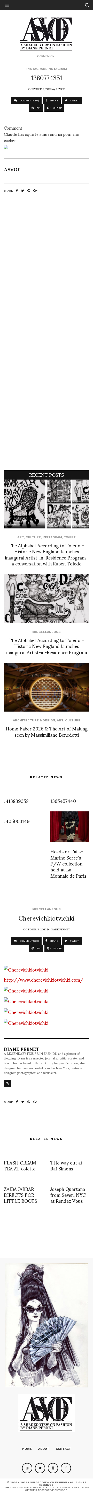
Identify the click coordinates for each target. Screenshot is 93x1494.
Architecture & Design (34, 720)
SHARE (53, 100)
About (43, 1449)
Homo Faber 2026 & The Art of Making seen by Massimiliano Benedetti (47, 731)
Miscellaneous (46, 632)
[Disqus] (46, 270)
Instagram (36, 69)
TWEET (74, 100)
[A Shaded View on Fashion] (46, 33)
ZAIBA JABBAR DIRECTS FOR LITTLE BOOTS (20, 1195)
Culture (33, 537)
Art (20, 537)
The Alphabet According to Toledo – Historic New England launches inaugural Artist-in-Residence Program (46, 646)
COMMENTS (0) (29, 100)
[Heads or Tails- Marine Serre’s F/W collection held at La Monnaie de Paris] (69, 826)
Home (27, 1449)
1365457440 (63, 801)
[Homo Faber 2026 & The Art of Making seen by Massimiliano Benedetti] (46, 687)
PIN (38, 108)
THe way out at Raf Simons (66, 1165)
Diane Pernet (60, 929)
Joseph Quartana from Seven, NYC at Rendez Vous (68, 1195)
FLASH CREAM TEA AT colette (20, 1165)
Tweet (70, 537)
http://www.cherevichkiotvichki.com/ (43, 979)
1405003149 (17, 821)
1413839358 (16, 801)
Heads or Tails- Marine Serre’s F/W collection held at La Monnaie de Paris (68, 863)
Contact (63, 1449)
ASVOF (60, 89)
